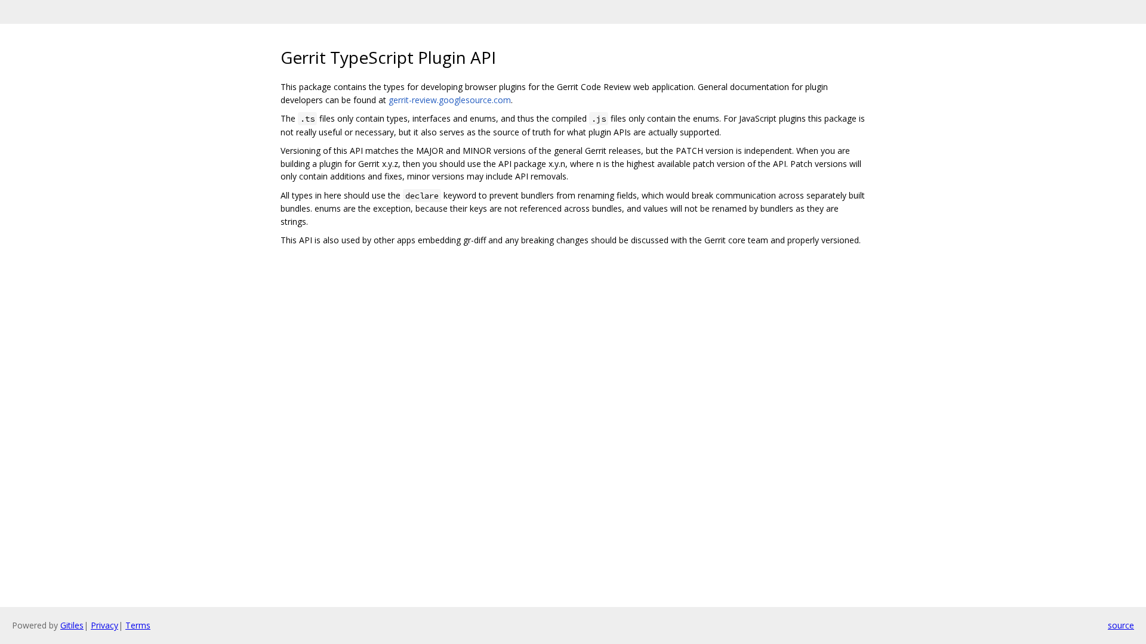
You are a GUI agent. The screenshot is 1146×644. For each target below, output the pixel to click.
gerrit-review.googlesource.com (450, 100)
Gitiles (72, 625)
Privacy (104, 625)
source (1121, 625)
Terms (137, 625)
